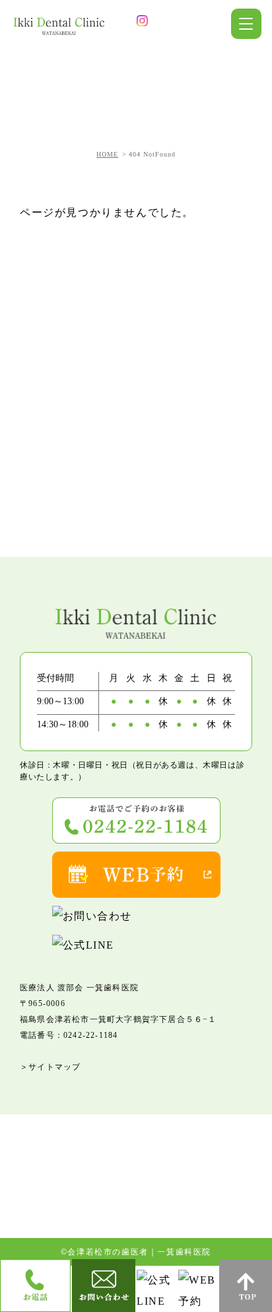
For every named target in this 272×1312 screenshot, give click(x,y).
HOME (107, 154)
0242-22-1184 (90, 1035)
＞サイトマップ (50, 1067)
